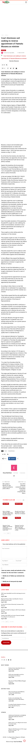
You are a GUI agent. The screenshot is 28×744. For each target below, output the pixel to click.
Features (5, 503)
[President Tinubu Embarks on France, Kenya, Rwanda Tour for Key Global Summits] (4, 706)
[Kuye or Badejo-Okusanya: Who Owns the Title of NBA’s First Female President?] (8, 506)
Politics (17, 517)
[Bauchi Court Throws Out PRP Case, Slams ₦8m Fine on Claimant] (20, 506)
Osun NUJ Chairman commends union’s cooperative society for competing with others (20, 488)
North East (18, 503)
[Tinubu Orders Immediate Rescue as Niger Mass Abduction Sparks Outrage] (4, 669)
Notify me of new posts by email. (12, 581)
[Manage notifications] (24, 741)
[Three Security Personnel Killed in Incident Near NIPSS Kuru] (4, 693)
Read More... (3, 657)
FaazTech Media (18, 741)
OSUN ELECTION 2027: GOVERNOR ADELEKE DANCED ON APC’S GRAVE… (17, 717)
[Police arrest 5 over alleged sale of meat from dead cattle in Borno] (4, 724)
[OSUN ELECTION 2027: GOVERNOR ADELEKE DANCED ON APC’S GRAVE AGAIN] (4, 717)
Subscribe (6, 642)
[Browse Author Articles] (14, 468)
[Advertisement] (14, 20)
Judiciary (4, 50)
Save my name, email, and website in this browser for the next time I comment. (13, 571)
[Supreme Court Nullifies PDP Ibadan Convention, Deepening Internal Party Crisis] (8, 520)
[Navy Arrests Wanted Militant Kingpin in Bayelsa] (4, 682)
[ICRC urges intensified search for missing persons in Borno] (4, 676)
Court (5, 517)
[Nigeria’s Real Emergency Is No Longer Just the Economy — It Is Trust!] (4, 730)
